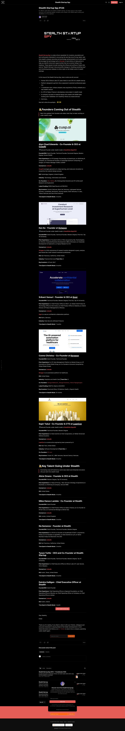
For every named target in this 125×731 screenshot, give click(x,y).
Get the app (69, 725)
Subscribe (114, 2)
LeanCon (77, 424)
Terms (65, 721)
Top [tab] (40, 668)
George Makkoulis (53, 382)
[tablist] (44, 652)
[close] (75, 682)
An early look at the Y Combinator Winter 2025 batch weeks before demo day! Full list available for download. (56, 674)
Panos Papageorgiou (76, 382)
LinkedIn (49, 166)
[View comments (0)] (44, 20)
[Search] (106, 2)
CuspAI (42, 146)
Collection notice (71, 721)
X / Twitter (62, 629)
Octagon (62, 228)
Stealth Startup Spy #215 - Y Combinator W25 (52, 672)
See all (41, 702)
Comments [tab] (42, 652)
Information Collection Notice (62, 706)
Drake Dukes (44, 16)
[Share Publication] (109, 2)
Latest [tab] (43, 668)
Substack (56, 728)
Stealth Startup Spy (44, 55)
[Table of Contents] (1, 365)
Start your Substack (59, 725)
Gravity (62, 61)
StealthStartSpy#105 (70, 231)
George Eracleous (64, 382)
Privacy (61, 721)
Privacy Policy (72, 706)
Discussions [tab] (48, 668)
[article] (62, 675)
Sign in (121, 2)
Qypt (75, 297)
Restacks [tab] (47, 652)
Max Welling (51, 181)
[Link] (37, 109)
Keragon (75, 355)
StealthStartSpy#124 (70, 150)
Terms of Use (68, 704)
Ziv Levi (49, 452)
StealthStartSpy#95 (70, 427)
